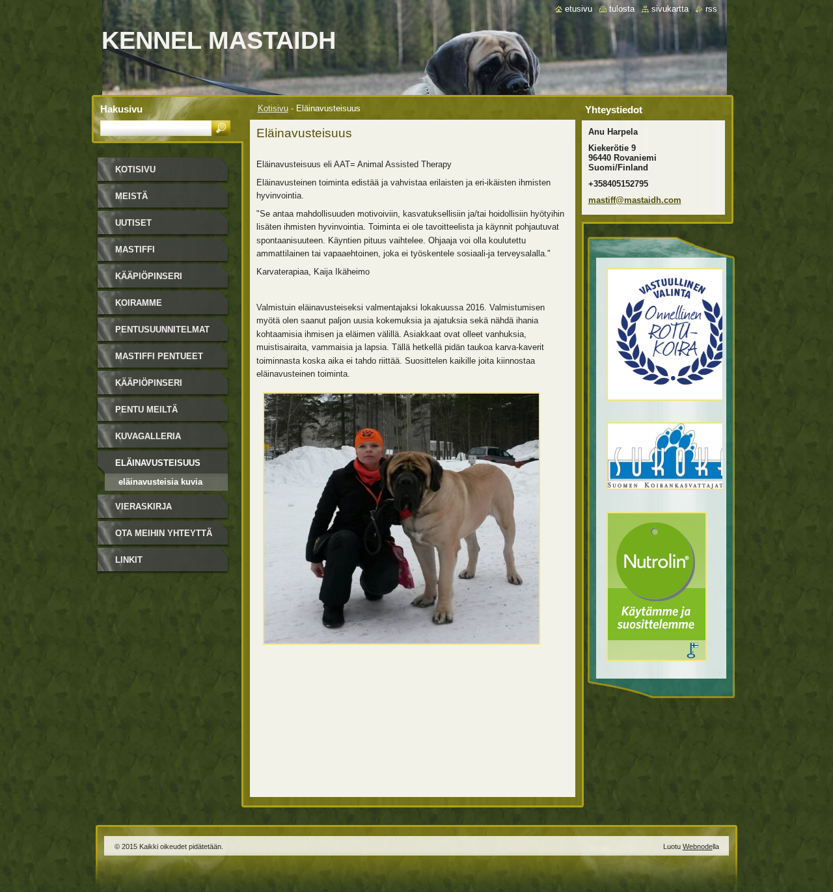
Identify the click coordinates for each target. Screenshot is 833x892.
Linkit (129, 560)
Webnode (698, 846)
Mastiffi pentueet (159, 356)
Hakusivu (121, 109)
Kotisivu (273, 108)
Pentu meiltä (146, 409)
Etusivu (578, 9)
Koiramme (138, 303)
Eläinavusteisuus (157, 463)
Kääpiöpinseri (148, 276)
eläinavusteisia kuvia (160, 482)
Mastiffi (135, 249)
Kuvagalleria (148, 436)
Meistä (131, 196)
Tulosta (622, 9)
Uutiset (133, 223)
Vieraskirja (143, 506)
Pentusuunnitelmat (162, 329)
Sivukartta (670, 9)
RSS (711, 9)
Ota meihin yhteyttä (163, 533)
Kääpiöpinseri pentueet (148, 387)
